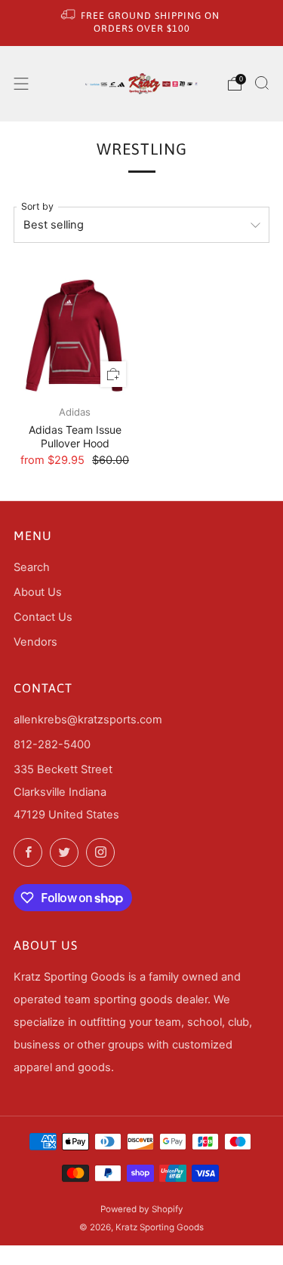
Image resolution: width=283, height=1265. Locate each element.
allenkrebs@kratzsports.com (88, 719)
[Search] (261, 83)
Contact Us (43, 617)
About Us (38, 592)
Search (32, 567)
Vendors (35, 642)
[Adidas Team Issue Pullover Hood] (75, 336)
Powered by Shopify (141, 1209)
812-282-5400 (52, 744)
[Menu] (21, 83)
